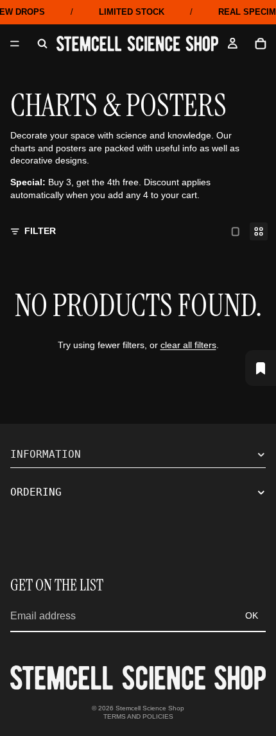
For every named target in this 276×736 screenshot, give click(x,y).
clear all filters (188, 345)
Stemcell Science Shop (150, 708)
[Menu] (15, 43)
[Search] (42, 43)
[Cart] (260, 43)
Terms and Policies (138, 716)
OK (251, 615)
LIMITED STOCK (131, 12)
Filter (40, 231)
